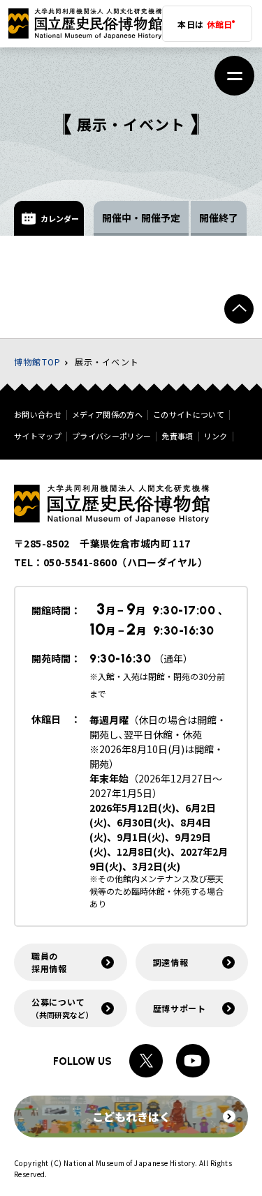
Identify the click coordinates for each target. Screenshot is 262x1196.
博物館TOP (37, 362)
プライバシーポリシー (111, 436)
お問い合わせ (37, 414)
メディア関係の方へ (107, 414)
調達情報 (171, 962)
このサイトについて (188, 414)
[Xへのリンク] (146, 1060)
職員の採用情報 (49, 962)
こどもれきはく (131, 1116)
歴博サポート (179, 1008)
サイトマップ (37, 436)
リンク (216, 436)
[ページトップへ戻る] (239, 309)
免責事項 (177, 436)
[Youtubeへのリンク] (193, 1060)
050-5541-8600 (80, 562)
